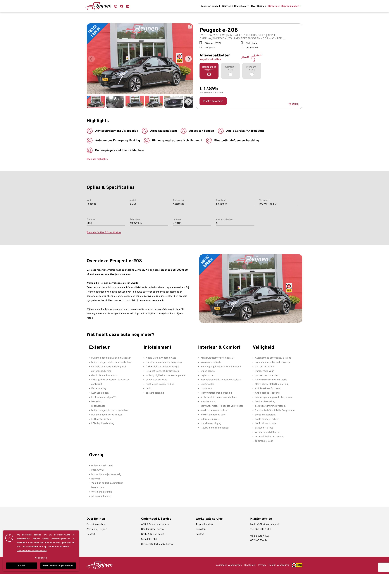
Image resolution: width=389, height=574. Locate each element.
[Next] (188, 59)
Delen (295, 104)
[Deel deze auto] (290, 104)
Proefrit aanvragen (213, 101)
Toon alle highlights (97, 159)
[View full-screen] (190, 27)
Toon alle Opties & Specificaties (104, 232)
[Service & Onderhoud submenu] (248, 6)
